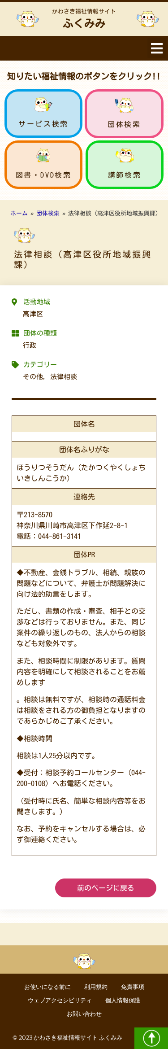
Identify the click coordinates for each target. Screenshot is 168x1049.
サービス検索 (43, 123)
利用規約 (96, 986)
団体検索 (124, 124)
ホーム (19, 213)
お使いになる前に (47, 986)
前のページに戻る (105, 888)
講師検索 (124, 175)
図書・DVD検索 (44, 175)
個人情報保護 (122, 1000)
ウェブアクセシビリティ (60, 1000)
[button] (156, 48)
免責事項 (132, 986)
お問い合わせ (84, 1013)
